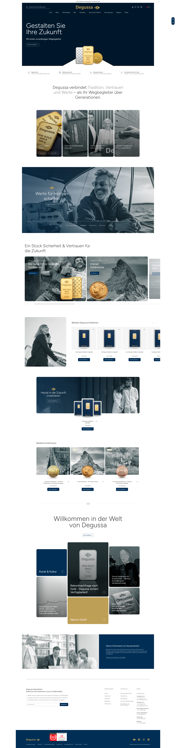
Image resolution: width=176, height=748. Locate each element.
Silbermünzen (108, 703)
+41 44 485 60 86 (141, 710)
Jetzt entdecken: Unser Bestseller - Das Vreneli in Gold (88, 1)
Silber (57, 12)
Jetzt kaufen (32, 273)
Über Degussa (108, 12)
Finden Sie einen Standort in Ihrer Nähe (115, 657)
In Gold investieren (32, 44)
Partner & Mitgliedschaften (127, 701)
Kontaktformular (140, 693)
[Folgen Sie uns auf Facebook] (139, 739)
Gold (50, 12)
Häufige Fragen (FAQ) (126, 693)
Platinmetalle (66, 12)
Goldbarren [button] (83, 225)
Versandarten (124, 696)
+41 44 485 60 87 (141, 714)
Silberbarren (107, 701)
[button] (141, 7)
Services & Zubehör (95, 12)
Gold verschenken (157, 273)
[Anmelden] (132, 7)
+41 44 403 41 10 (141, 698)
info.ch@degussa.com (142, 699)
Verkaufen (82, 12)
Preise (126, 12)
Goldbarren (107, 698)
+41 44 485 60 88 (141, 718)
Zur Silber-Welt (53, 153)
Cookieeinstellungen (30, 744)
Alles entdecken (87, 535)
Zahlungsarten (124, 698)
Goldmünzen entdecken (51, 207)
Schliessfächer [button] (92, 225)
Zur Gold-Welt (43, 153)
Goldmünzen (108, 696)
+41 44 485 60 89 (141, 723)
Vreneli (106, 693)
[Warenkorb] (138, 7)
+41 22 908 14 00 (141, 704)
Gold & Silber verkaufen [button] (72, 225)
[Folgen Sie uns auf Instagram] (143, 739)
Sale (74, 12)
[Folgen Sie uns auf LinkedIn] (148, 739)
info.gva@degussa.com (142, 705)
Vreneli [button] (110, 225)
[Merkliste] (135, 7)
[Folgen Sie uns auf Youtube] (134, 739)
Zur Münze (94, 273)
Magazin (118, 12)
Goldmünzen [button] (102, 225)
